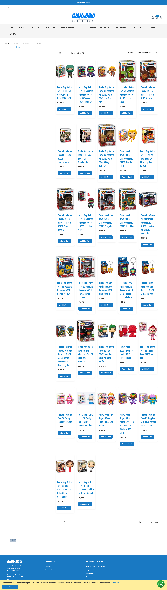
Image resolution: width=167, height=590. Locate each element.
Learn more (115, 583)
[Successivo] (65, 522)
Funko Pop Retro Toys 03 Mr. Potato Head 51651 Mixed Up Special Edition (147, 158)
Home (7, 43)
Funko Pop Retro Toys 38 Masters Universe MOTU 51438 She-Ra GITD (127, 158)
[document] (83, 585)
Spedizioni (90, 573)
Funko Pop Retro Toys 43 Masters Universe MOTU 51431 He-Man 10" (106, 94)
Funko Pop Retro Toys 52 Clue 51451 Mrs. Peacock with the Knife (106, 354)
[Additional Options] (13, 541)
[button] (7, 7)
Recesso (89, 577)
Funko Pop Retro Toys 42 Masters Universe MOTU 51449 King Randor (106, 158)
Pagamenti (90, 570)
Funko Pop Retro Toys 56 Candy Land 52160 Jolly (65, 418)
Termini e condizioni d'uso (95, 566)
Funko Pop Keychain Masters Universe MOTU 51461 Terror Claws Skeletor (126, 290)
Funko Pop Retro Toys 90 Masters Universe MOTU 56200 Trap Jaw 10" (85, 222)
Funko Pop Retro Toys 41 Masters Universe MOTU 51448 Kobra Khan (127, 94)
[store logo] (83, 17)
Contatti (48, 573)
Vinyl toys (16, 43)
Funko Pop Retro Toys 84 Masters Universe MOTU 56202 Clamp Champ (65, 222)
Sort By (131, 52)
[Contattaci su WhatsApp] (161, 584)
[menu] (83, 31)
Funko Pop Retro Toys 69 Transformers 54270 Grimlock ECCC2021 (85, 354)
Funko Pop (26, 43)
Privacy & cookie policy (53, 570)
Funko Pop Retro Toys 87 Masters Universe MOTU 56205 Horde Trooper (85, 290)
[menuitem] (11, 27)
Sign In (160, 17)
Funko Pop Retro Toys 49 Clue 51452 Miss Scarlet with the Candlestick (65, 489)
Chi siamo (49, 566)
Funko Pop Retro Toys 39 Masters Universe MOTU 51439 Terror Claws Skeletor (85, 94)
